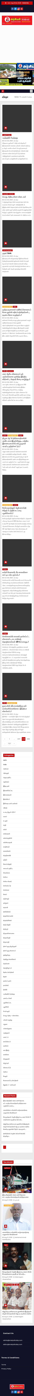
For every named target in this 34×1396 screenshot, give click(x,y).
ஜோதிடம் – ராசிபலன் (9, 1085)
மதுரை (5, 1024)
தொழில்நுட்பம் (7, 968)
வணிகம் (5, 1046)
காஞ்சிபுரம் (6, 847)
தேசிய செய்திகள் (8, 972)
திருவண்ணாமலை (8, 933)
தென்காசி (6, 964)
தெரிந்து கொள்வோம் (9, 959)
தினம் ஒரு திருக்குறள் (7, 250)
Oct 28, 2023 (8, 318)
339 (28, 739)
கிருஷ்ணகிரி (7, 855)
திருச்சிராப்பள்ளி (8, 916)
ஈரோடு (5, 808)
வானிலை (6, 1054)
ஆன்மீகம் (6, 782)
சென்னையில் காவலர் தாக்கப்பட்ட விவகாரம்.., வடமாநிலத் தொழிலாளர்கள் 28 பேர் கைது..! (16, 639)
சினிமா (15, 306)
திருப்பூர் (5, 929)
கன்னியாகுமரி (7, 842)
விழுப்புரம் (6, 1063)
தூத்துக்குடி (6, 955)
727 (9, 743)
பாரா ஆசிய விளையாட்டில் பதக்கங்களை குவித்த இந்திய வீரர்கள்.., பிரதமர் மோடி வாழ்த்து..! (16, 377)
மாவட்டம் (5, 1037)
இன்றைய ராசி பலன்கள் (10, 803)
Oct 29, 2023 (8, 141)
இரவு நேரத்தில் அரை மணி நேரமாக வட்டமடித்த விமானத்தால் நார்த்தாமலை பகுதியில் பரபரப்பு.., (14, 1103)
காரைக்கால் (6, 851)
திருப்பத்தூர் (6, 925)
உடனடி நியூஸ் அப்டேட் (7, 306)
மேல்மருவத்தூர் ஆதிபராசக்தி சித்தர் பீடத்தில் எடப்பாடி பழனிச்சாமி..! (14, 510)
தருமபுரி (5, 907)
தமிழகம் (20, 435)
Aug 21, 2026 (8, 1200)
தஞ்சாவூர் (6, 899)
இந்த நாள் (6, 786)
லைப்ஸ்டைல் (7, 1042)
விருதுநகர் (6, 1059)
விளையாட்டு (10, 371)
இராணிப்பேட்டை (8, 791)
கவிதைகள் (6, 834)
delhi (5, 760)
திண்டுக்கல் (7, 912)
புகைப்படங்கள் (7, 998)
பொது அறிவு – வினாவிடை (8, 194)
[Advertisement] (17, 45)
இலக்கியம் (6, 799)
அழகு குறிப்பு (7, 777)
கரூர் (4, 825)
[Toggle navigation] (31, 91)
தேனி (5, 977)
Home (17, 97)
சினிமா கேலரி (7, 881)
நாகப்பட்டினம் (7, 981)
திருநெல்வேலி (7, 920)
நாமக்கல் (6, 985)
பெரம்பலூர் (6, 1011)
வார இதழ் (6, 1050)
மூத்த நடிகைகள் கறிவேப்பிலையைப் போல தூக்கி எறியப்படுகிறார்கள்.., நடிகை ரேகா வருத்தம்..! (16, 312)
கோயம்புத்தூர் (7, 864)
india (4, 371)
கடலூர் (5, 821)
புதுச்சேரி (6, 1007)
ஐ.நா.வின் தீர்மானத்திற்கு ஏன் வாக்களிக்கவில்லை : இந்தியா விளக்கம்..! (14, 709)
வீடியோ (5, 1072)
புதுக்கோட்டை (7, 1003)
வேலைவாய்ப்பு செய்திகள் (10, 1080)
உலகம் (5, 816)
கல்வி (5, 829)
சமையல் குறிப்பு (8, 868)
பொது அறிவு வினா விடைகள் (14, 197)
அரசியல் (5, 435)
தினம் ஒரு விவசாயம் (9, 951)
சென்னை (15, 505)
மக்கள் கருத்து (7, 1020)
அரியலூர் (6, 773)
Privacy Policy (6, 1369)
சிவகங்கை (6, 873)
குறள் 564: (7, 253)
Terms (3, 1365)
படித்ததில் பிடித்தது (7, 135)
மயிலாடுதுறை (7, 1029)
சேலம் (5, 894)
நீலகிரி (5, 990)
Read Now (17, 74)
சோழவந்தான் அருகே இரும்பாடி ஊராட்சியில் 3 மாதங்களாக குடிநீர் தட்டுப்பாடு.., (16, 1273)
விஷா (16, 141)
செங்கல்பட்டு (7, 886)
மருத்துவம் (6, 1033)
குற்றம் (5, 860)
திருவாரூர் (6, 942)
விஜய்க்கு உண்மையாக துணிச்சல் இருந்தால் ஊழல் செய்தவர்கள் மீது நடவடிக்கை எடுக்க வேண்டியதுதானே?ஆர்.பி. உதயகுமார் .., (16, 1126)
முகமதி (17, 1200)
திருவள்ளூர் (6, 938)
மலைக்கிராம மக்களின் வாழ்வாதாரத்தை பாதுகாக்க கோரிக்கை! (15, 1233)
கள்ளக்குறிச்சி (7, 838)
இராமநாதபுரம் (7, 795)
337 (18, 739)
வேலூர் (5, 1076)
